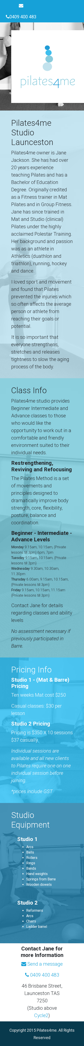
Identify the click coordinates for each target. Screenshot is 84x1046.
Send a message (44, 964)
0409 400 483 (44, 975)
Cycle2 (41, 1015)
